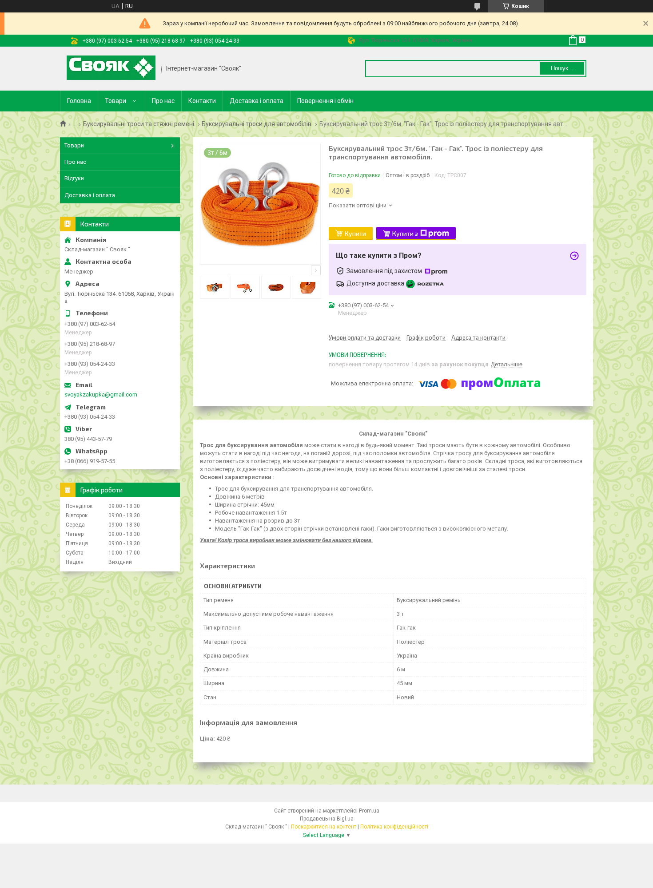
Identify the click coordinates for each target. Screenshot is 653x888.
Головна (79, 100)
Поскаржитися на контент (323, 827)
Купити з (405, 233)
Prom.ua (369, 811)
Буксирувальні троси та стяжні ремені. (139, 123)
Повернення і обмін (325, 100)
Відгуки (74, 178)
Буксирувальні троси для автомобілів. (257, 123)
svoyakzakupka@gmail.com (100, 394)
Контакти (202, 100)
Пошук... (562, 68)
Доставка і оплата (256, 100)
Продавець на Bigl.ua (327, 819)
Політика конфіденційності (394, 827)
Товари (115, 100)
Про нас (163, 100)
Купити (355, 233)
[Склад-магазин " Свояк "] (111, 69)
